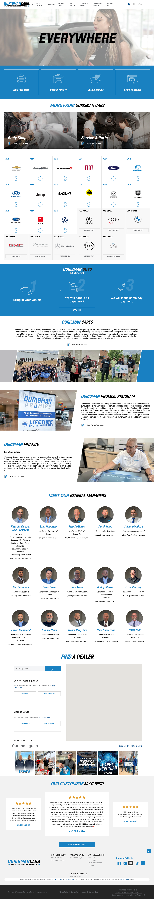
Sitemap (83, 892)
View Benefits (92, 425)
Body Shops (72, 4)
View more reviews (77, 845)
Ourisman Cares (97, 4)
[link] (25, 763)
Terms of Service (57, 879)
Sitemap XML (93, 892)
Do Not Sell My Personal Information (128, 893)
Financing (50, 4)
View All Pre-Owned (113, 256)
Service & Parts (84, 4)
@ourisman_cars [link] (130, 745)
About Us (110, 4)
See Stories (77, 344)
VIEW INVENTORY (49, 694)
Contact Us (14, 476)
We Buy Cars (61, 4)
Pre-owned (39, 4)
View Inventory (89, 230)
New (31, 4)
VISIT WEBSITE (25, 694)
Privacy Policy (63, 892)
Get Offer (77, 310)
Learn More (18, 143)
